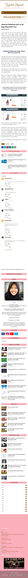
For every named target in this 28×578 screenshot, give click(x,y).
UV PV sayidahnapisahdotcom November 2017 (16, 391)
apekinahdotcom (9, 188)
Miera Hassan (8, 178)
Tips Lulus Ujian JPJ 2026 (13, 407)
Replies (7, 185)
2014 (14, 507)
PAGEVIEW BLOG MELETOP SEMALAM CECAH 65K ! (17, 375)
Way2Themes (13, 574)
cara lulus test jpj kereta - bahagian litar (16, 476)
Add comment (8, 249)
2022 (14, 489)
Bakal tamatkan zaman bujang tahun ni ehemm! (16, 381)
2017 (14, 500)
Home (2, 21)
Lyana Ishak (8, 237)
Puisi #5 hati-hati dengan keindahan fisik (16, 459)
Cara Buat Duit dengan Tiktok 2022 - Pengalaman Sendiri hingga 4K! (15, 155)
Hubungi (16, 572)
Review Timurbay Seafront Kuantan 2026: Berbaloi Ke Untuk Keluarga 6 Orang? (16, 413)
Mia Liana (3, 542)
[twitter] (16, 334)
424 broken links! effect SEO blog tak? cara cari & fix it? (17, 160)
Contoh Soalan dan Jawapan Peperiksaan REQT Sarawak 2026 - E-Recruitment (16, 424)
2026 (14, 485)
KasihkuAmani (4, 538)
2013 (14, 509)
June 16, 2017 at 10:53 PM (9, 238)
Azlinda (6, 199)
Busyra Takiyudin (9, 210)
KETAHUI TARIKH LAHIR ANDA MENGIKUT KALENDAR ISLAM (16, 455)
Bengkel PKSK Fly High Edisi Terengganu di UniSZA (12, 547)
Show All (3, 552)
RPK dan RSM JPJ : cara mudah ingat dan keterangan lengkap (16, 439)
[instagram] (7, 334)
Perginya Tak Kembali (6, 539)
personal (7, 144)
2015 (14, 505)
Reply (6, 183)
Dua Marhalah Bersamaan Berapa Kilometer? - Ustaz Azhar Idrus (15, 444)
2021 (14, 492)
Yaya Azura (3, 546)
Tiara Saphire (4, 550)
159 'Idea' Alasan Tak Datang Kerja (15, 449)
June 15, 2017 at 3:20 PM (9, 211)
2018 (14, 498)
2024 (14, 487)
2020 (14, 494)
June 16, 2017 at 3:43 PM (9, 221)
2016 (14, 502)
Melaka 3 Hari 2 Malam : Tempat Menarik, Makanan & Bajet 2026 (17, 418)
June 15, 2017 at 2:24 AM (9, 200)
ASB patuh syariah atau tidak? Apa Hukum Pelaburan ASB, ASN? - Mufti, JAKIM (17, 386)
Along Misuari (8, 220)
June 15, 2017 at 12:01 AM (9, 190)
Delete (9, 183)
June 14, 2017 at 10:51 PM (9, 179)
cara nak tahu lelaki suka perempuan (16, 470)
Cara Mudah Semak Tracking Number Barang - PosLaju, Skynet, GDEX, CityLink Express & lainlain (16, 398)
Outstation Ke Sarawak (6, 543)
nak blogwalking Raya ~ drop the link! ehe (17, 369)
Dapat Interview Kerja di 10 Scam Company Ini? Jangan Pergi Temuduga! (17, 348)
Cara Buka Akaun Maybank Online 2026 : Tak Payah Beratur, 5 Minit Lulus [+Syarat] (17, 353)
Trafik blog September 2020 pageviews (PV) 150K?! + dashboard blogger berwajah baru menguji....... (17, 166)
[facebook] (3, 334)
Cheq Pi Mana (4, 533)
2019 (14, 496)
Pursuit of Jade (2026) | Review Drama (9, 551)
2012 (14, 511)
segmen (6, 21)
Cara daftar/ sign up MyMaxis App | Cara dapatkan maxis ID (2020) (16, 359)
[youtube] (12, 334)
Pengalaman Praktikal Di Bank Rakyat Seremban (16, 364)
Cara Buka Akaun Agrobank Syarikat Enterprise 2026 (15, 429)
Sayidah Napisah (5, 29)
